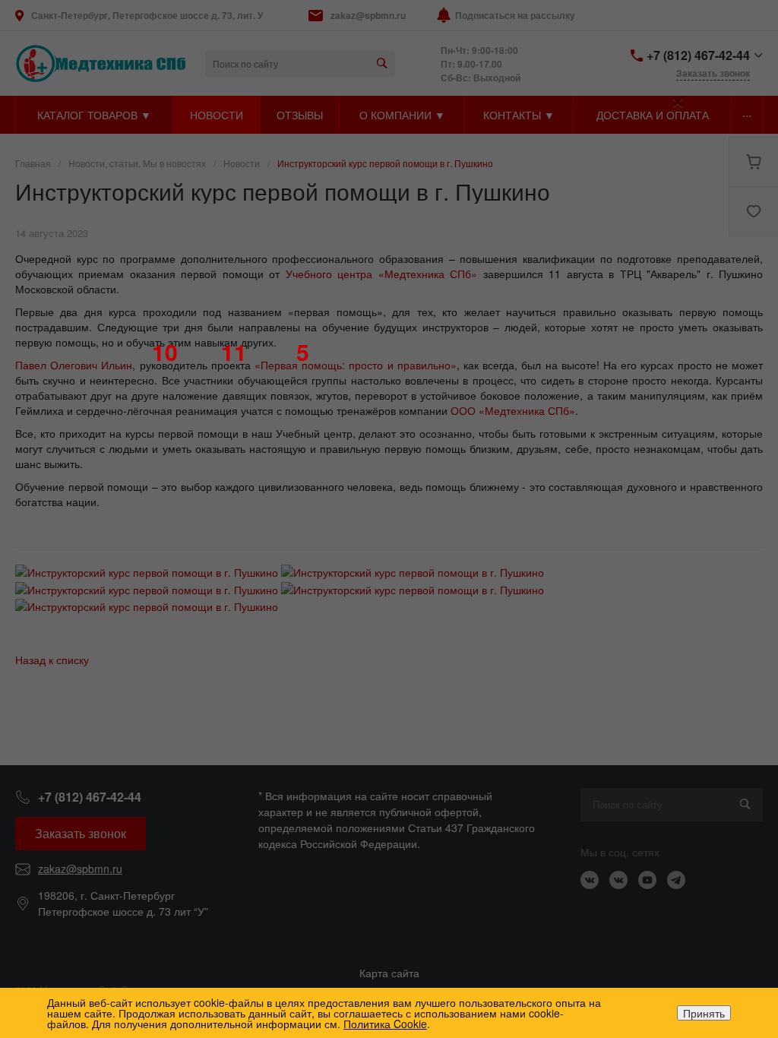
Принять (704, 1013)
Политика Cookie (385, 1023)
